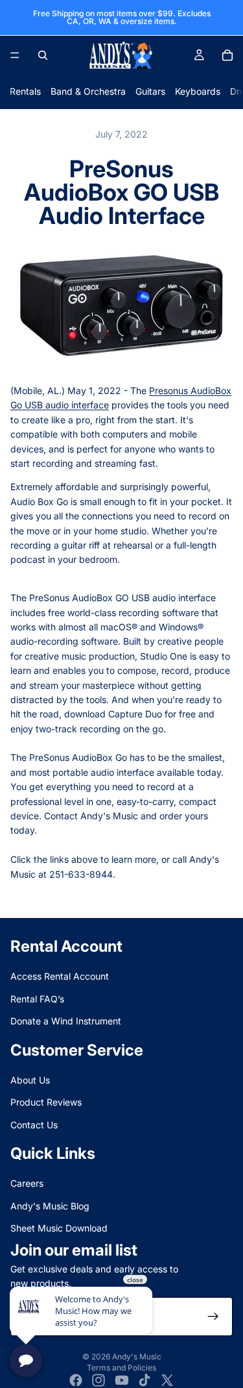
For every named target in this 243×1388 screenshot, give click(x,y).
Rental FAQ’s (37, 998)
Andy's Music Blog (49, 1205)
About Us (30, 1079)
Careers (26, 1183)
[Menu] (15, 55)
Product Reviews (46, 1102)
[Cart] (227, 55)
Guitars (150, 91)
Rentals (25, 91)
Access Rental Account (59, 976)
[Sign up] (213, 1317)
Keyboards (197, 91)
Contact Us (34, 1124)
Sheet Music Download (59, 1228)
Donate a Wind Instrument (65, 1021)
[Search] (43, 55)
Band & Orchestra (88, 91)
